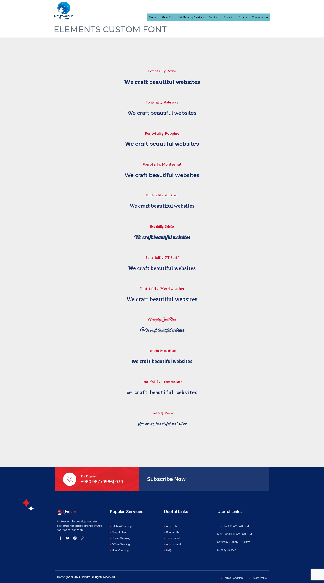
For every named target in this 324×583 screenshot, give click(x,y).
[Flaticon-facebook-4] (60, 538)
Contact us (258, 17)
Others (243, 17)
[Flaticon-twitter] (67, 538)
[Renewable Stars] (64, 10)
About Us (166, 17)
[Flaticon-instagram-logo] (75, 538)
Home (152, 17)
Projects (229, 17)
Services (214, 17)
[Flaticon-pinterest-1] (82, 538)
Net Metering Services (191, 17)
